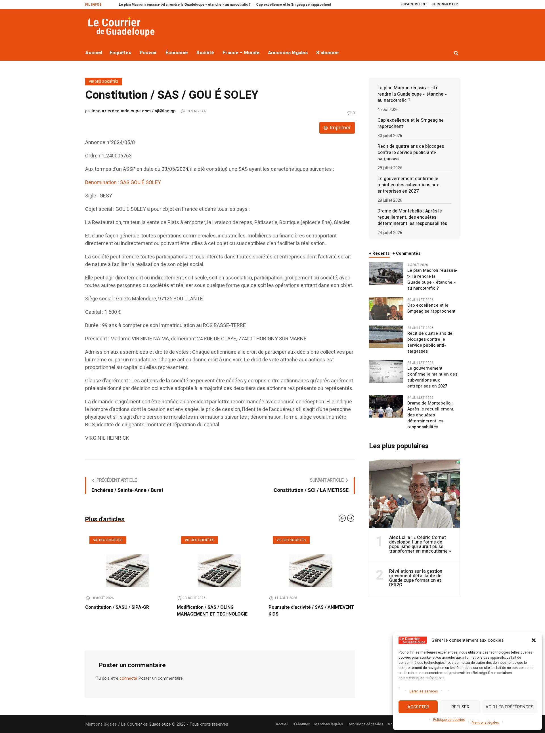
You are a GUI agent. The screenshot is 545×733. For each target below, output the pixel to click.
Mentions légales (485, 722)
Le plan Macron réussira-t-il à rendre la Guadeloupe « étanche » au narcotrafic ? (156, 4)
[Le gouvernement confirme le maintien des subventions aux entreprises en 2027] (386, 371)
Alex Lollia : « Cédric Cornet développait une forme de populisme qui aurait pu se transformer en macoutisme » (420, 544)
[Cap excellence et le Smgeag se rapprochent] (386, 308)
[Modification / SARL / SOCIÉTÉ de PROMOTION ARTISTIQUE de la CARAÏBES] (312, 561)
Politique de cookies (449, 719)
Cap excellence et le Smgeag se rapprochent (265, 4)
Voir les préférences (509, 707)
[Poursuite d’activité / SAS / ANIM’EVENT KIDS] (220, 561)
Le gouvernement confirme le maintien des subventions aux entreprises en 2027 (408, 185)
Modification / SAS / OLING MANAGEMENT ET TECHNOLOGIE (120, 611)
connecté (128, 685)
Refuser (460, 707)
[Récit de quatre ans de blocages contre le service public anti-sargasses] (386, 336)
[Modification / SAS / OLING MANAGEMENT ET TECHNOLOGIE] (128, 561)
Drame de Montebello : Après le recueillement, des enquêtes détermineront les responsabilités (412, 217)
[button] (533, 640)
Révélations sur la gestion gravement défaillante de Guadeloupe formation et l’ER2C (415, 578)
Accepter (418, 707)
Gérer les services (423, 691)
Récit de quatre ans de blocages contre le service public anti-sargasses (411, 152)
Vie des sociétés (103, 81)
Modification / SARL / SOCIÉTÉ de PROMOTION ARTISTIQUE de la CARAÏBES (304, 614)
